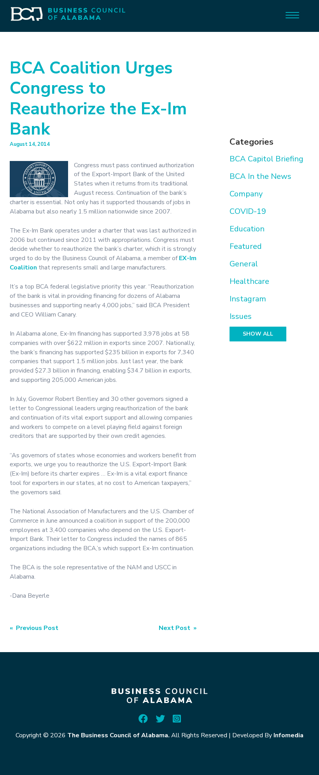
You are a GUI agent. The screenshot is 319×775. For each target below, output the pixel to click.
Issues (241, 316)
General (244, 264)
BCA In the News (260, 176)
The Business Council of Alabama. (118, 735)
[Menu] (292, 14)
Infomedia (288, 735)
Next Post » (177, 628)
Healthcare (249, 281)
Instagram (248, 299)
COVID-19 (248, 211)
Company (246, 194)
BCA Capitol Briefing (266, 159)
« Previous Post (34, 628)
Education (247, 229)
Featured (246, 246)
